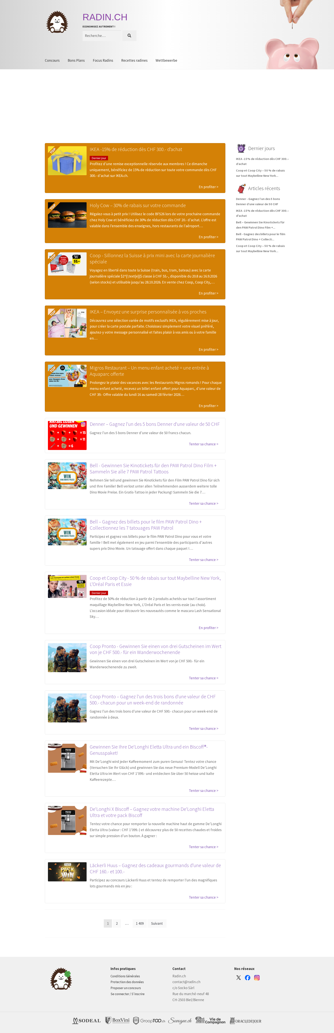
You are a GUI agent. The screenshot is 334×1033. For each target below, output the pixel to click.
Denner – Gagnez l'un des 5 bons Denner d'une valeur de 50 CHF (155, 424)
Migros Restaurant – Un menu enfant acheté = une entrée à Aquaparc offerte (149, 371)
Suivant (157, 923)
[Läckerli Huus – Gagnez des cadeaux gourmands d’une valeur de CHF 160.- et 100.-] (67, 871)
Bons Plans (76, 60)
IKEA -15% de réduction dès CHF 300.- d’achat (136, 149)
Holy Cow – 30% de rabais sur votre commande (138, 205)
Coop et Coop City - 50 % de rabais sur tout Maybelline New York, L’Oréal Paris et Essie (155, 581)
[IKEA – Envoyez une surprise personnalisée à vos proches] (67, 323)
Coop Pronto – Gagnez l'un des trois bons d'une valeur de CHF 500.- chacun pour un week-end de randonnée (153, 699)
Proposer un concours (126, 988)
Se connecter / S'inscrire (128, 994)
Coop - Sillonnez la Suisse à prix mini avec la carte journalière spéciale (152, 258)
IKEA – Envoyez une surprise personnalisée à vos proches (148, 311)
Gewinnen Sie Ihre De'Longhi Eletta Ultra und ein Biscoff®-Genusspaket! (149, 750)
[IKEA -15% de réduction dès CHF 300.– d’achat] (67, 160)
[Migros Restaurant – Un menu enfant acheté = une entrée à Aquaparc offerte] (67, 376)
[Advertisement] (167, 112)
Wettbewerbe (166, 60)
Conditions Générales (125, 976)
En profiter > (208, 186)
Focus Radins (103, 60)
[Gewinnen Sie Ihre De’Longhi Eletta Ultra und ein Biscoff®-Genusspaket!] (67, 758)
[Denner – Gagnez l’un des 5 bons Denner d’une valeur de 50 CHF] (67, 435)
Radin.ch (105, 17)
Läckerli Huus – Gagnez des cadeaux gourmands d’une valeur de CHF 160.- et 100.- (155, 868)
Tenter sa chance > (203, 444)
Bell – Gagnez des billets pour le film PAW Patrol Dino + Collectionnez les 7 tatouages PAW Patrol (146, 524)
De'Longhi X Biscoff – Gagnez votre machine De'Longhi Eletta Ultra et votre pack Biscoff (152, 812)
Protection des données (127, 982)
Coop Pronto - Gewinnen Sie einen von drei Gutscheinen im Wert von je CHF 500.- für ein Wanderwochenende (155, 649)
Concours (52, 60)
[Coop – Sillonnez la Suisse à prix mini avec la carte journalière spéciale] (67, 264)
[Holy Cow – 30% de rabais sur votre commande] (67, 215)
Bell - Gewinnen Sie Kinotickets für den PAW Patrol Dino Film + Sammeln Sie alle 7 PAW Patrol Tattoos (153, 468)
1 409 (140, 923)
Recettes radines (134, 60)
